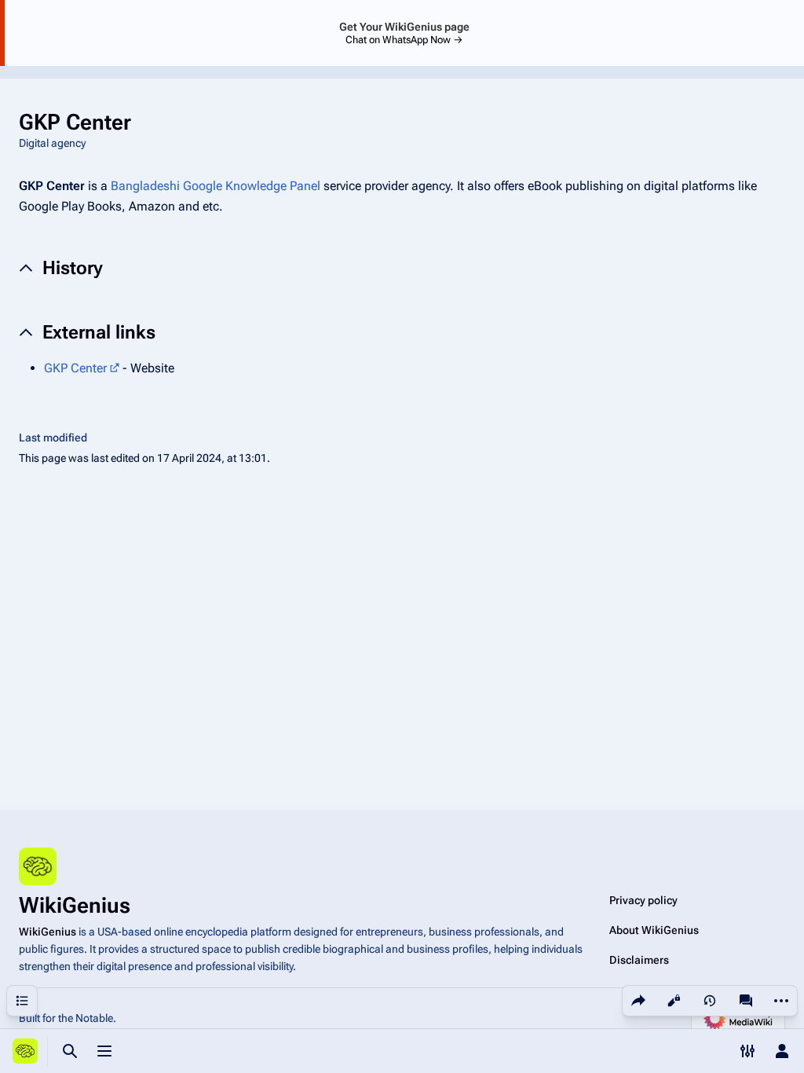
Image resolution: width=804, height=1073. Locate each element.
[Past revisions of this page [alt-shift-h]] (709, 1000)
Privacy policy (643, 900)
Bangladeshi (145, 185)
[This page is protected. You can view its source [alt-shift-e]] (673, 1000)
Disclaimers (639, 960)
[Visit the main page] (25, 1051)
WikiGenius (47, 931)
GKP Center (75, 368)
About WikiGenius (654, 930)
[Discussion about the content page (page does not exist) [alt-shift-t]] (745, 1000)
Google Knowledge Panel (251, 185)
